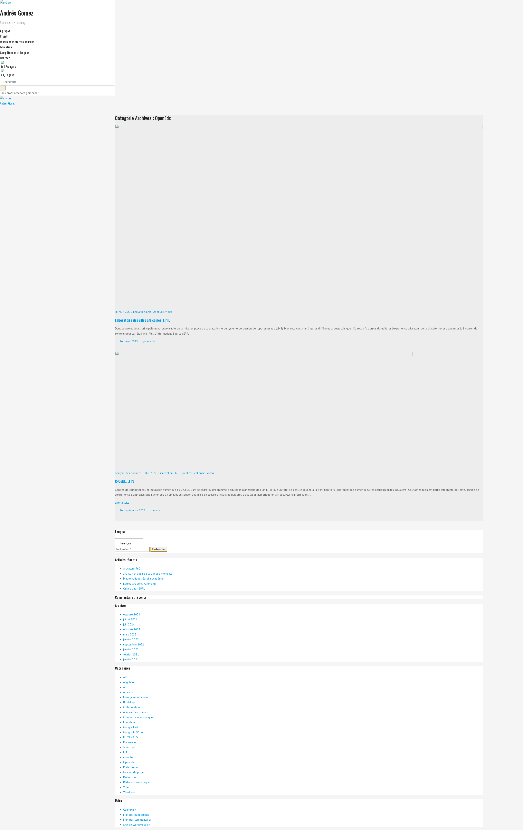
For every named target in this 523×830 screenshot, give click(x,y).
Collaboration (131, 707)
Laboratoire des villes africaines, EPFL (142, 320)
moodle (128, 757)
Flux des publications (136, 815)
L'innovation (138, 312)
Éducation (129, 722)
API (125, 687)
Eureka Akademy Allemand (139, 583)
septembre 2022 (133, 644)
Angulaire (129, 682)
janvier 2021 (131, 659)
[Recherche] (3, 88)
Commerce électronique (138, 717)
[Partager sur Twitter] (119, 348)
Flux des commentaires (137, 819)
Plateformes (130, 767)
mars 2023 (129, 634)
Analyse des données (128, 473)
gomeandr (148, 341)
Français (126, 543)
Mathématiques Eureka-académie (143, 578)
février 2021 (131, 654)
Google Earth (131, 727)
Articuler (128, 692)
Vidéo (168, 312)
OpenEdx (158, 312)
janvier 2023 (131, 639)
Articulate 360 (131, 568)
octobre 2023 (131, 629)
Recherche (199, 473)
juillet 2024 (130, 619)
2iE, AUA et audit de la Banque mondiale (147, 573)
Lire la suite (122, 502)
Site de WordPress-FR (136, 825)
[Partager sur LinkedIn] (126, 348)
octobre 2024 (131, 614)
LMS (149, 312)
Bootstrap (129, 702)
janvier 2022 (131, 649)
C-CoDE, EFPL (124, 481)
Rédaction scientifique (136, 782)
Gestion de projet (134, 772)
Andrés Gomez (8, 103)
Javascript (129, 747)
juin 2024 (129, 624)
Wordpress (129, 792)
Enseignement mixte (135, 697)
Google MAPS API (134, 732)
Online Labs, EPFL (134, 588)
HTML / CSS (122, 312)
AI (124, 677)
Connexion (129, 809)
